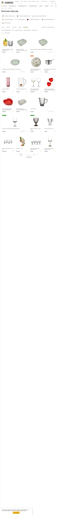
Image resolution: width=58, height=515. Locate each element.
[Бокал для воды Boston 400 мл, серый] (36, 122)
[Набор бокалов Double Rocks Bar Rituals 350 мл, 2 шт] (8, 42)
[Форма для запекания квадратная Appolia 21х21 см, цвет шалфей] (43, 42)
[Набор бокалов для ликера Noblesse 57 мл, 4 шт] (36, 142)
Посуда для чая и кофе (9, 19)
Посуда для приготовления (34, 19)
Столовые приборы (21, 19)
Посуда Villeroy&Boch (27, 30)
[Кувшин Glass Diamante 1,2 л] (50, 122)
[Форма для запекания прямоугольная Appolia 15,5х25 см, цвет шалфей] (22, 42)
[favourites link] (52, 3)
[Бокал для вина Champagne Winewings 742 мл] (50, 142)
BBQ (13, 30)
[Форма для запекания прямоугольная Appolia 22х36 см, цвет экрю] (22, 102)
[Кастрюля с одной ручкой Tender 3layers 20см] (50, 62)
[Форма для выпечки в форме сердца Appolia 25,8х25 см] (8, 102)
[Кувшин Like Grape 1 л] (8, 82)
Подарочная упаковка (18, 30)
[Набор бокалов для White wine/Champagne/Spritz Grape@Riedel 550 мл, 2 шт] (36, 82)
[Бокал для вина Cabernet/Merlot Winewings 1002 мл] (15, 122)
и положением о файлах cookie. (20, 510)
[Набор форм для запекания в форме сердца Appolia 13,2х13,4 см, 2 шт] (50, 82)
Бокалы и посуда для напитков (40, 16)
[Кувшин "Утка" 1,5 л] (22, 142)
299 (34, 154)
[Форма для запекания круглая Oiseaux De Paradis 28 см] (36, 62)
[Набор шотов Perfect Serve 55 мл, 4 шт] (8, 142)
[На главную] (7, 2)
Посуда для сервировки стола (24, 16)
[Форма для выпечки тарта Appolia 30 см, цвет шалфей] (15, 62)
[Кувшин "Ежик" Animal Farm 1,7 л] (22, 82)
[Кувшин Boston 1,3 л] (43, 102)
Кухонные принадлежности (49, 19)
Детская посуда (8, 22)
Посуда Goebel (34, 30)
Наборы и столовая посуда (10, 16)
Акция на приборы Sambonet (6, 30)
